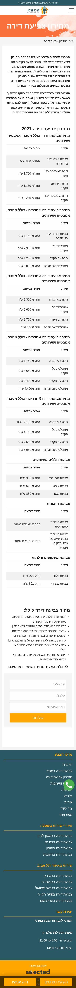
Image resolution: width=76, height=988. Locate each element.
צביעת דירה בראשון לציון (55, 836)
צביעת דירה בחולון (59, 848)
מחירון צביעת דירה (59, 777)
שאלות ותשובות (61, 783)
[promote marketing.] (38, 972)
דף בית (67, 765)
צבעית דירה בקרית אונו (56, 901)
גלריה (68, 796)
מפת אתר (65, 815)
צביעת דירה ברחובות (57, 854)
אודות (68, 802)
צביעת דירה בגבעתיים (57, 882)
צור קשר (66, 808)
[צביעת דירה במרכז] (38, 10)
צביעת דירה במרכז (59, 771)
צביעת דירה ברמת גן (58, 876)
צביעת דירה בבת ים (58, 842)
